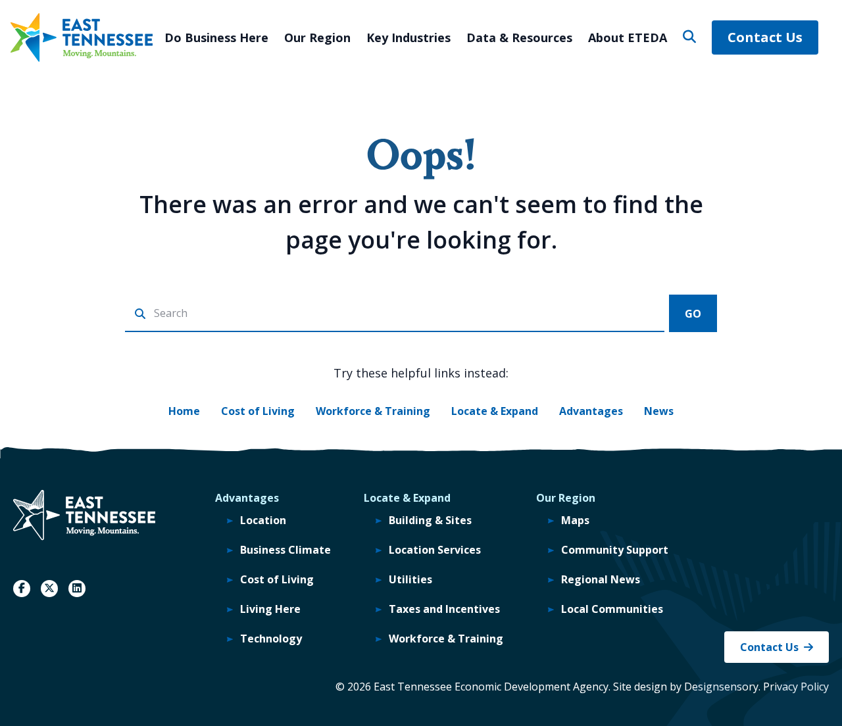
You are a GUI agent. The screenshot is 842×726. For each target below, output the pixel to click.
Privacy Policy (796, 686)
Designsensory (721, 686)
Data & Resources (519, 37)
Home (184, 411)
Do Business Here (216, 37)
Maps (575, 520)
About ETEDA (627, 37)
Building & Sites (430, 520)
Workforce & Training (373, 411)
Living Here (270, 609)
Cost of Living (258, 411)
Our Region (317, 37)
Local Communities (612, 609)
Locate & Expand (494, 411)
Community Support (614, 550)
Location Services (435, 550)
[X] (49, 588)
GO (693, 313)
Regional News (600, 579)
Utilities (410, 579)
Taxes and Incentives (444, 609)
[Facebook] (21, 588)
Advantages (591, 411)
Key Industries (408, 37)
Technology (271, 638)
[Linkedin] (77, 588)
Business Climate (285, 550)
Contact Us (765, 37)
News (659, 411)
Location (263, 520)
